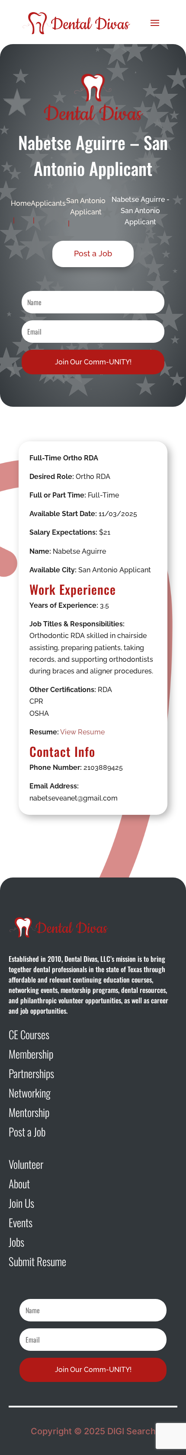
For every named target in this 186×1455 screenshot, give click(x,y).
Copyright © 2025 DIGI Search (93, 1431)
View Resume (82, 732)
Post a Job (93, 253)
